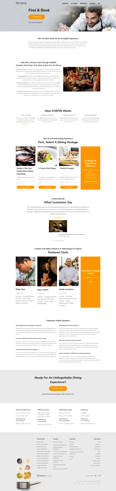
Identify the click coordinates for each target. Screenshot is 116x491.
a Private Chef (36, 17)
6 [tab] (61, 240)
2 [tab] (54, 240)
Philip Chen (20, 289)
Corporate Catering (58, 442)
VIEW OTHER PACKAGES (90, 181)
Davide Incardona (66, 289)
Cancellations (97, 449)
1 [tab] (52, 240)
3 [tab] (56, 240)
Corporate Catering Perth (59, 454)
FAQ (99, 442)
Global (92, 3)
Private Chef (40, 442)
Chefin (44, 476)
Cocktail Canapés (67, 168)
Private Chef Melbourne (43, 456)
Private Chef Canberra (42, 444)
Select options (25, 187)
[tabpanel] (58, 222)
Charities (72, 442)
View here (25, 123)
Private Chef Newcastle (43, 453)
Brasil (71, 459)
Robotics (98, 458)
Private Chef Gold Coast (43, 460)
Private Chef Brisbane (42, 458)
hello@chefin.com (41, 419)
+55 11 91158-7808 (64, 420)
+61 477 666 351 (20, 420)
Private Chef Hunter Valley (43, 451)
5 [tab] (59, 240)
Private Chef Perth (41, 446)
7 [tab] (63, 240)
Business (83, 3)
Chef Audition (96, 463)
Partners (72, 444)
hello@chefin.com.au (21, 419)
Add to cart (47, 187)
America (72, 457)
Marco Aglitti (42, 290)
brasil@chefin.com (63, 419)
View (90, 281)
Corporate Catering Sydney (60, 445)
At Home (74, 3)
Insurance (89, 483)
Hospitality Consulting (75, 449)
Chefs (74, 483)
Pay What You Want (95, 465)
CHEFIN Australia (21, 3)
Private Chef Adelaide (42, 463)
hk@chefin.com (84, 419)
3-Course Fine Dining (47, 168)
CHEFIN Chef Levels (42, 468)
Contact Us (97, 446)
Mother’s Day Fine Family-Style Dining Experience (25, 171)
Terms (78, 483)
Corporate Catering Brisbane (60, 451)
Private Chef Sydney (42, 449)
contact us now (58, 388)
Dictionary (97, 456)
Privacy (83, 483)
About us (98, 444)
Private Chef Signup (42, 465)
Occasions (98, 453)
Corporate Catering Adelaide (60, 469)
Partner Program (74, 446)
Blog (99, 451)
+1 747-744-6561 (41, 421)
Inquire (65, 3)
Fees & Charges (96, 460)
